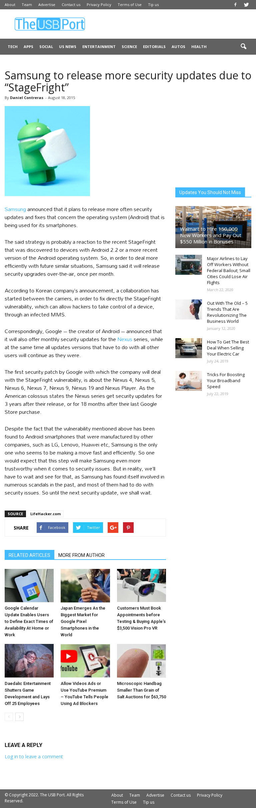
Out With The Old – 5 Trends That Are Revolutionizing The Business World (227, 312)
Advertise (46, 4)
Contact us (71, 4)
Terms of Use (130, 4)
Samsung (16, 208)
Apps (28, 46)
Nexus (125, 338)
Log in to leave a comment (34, 756)
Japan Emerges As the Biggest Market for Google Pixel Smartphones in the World (83, 621)
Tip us (153, 4)
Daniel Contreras (26, 97)
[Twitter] (246, 5)
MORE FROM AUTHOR (81, 555)
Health (199, 46)
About (10, 4)
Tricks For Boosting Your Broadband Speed (226, 380)
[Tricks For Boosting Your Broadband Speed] (188, 381)
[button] (243, 47)
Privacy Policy (99, 4)
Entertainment (99, 46)
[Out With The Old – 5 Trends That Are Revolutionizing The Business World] (188, 309)
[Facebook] (235, 5)
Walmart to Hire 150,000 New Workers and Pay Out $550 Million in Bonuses (210, 235)
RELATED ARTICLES (29, 555)
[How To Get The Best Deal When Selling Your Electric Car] (188, 348)
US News (67, 46)
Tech (13, 46)
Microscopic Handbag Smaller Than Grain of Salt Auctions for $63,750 (141, 690)
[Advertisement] (173, 24)
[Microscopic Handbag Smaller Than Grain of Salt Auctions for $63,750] (141, 661)
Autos (178, 46)
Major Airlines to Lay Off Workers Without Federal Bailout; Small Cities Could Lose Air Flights (228, 270)
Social (46, 46)
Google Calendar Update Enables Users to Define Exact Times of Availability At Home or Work (29, 621)
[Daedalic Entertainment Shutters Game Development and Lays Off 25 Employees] (29, 661)
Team (27, 4)
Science (129, 46)
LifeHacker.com (45, 513)
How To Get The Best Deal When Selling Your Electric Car (228, 348)
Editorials (154, 46)
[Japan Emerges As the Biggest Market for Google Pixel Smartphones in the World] (85, 586)
